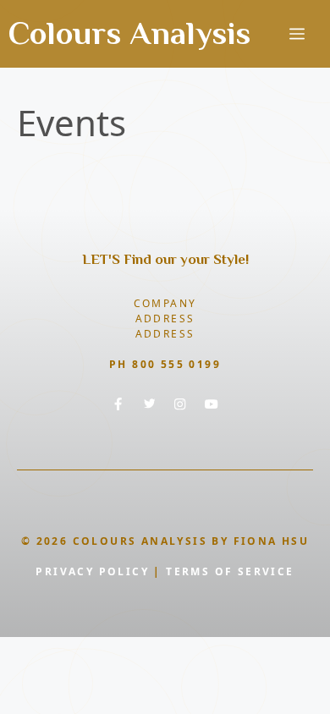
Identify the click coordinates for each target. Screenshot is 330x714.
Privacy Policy (92, 571)
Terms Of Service (230, 571)
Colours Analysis (129, 33)
